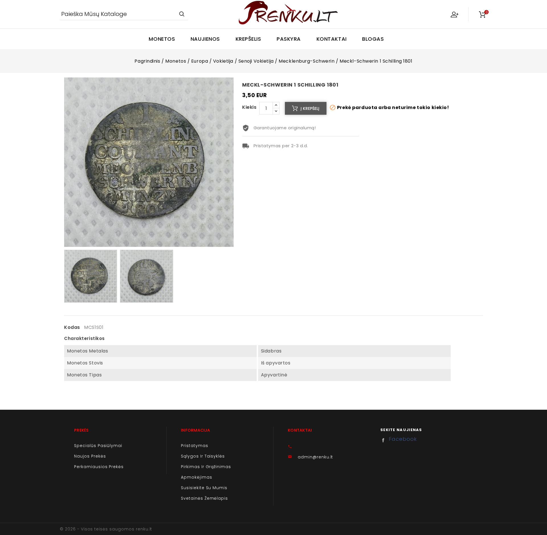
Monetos (162, 38)
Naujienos (205, 38)
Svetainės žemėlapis (204, 498)
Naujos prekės (90, 456)
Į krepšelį (310, 108)
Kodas (72, 327)
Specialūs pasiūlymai (98, 445)
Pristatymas (194, 445)
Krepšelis (248, 38)
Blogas (373, 38)
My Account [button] (454, 14)
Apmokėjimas (196, 477)
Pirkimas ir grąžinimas (206, 467)
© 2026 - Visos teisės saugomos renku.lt (106, 529)
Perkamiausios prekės (99, 467)
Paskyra (289, 38)
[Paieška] (181, 14)
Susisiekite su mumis (204, 488)
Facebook (384, 440)
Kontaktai (332, 38)
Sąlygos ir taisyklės (203, 456)
